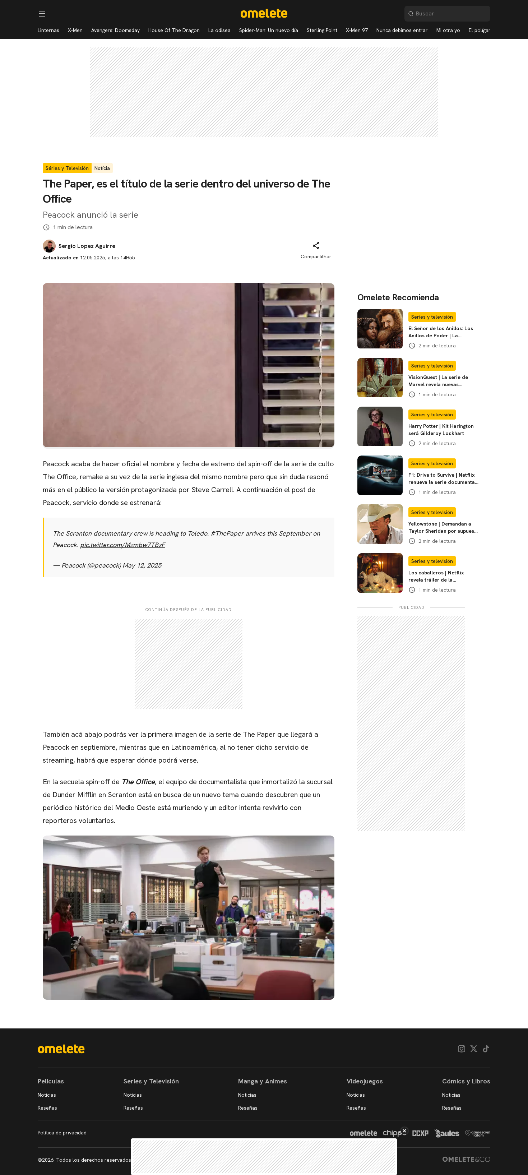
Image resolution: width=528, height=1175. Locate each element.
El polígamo (482, 30)
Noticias (47, 1095)
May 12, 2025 (141, 565)
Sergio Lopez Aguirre (87, 246)
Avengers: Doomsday (115, 30)
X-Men (75, 30)
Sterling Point (322, 30)
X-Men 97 (357, 30)
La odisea (219, 30)
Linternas (48, 30)
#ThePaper (227, 533)
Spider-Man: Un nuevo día (268, 30)
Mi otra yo (448, 30)
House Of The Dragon (174, 30)
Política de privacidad (62, 1132)
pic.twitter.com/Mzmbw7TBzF (122, 545)
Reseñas (47, 1108)
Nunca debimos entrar (402, 30)
